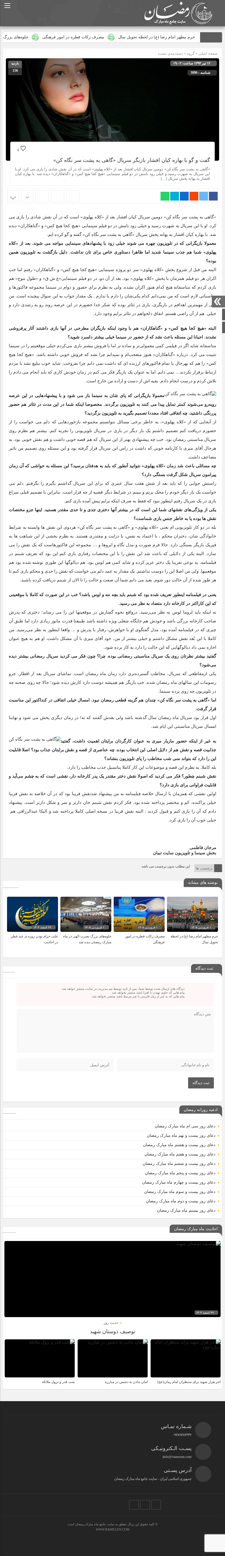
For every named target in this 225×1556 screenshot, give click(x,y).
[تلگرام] (145, 1505)
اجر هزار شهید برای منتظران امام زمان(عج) (189, 1382)
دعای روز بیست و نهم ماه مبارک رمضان (181, 1135)
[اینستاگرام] (156, 1505)
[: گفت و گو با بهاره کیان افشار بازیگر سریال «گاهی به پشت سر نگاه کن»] (57, 196)
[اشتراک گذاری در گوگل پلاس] (194, 196)
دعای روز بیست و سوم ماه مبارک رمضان (179, 1191)
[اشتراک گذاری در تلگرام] (174, 196)
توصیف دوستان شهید (112, 1331)
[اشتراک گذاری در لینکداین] (184, 196)
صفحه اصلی (207, 53)
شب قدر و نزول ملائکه (58, 1382)
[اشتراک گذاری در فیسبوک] (213, 196)
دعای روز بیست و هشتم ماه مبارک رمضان (179, 1145)
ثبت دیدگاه (200, 1083)
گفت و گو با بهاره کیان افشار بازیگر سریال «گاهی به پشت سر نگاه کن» (131, 160)
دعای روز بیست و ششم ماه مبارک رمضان (179, 1163)
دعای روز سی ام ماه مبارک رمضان (185, 1126)
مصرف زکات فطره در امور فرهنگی (99, 37)
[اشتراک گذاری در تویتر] (203, 196)
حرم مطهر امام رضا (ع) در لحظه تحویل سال (182, 37)
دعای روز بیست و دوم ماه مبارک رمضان (180, 1201)
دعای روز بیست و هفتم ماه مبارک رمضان (179, 1154)
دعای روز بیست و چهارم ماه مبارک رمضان (178, 1182)
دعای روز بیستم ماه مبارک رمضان (186, 1210)
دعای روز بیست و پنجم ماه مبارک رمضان (180, 1173)
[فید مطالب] (134, 1505)
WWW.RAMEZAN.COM (112, 1529)
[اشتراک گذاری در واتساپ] (165, 196)
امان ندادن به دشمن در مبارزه (126, 1382)
